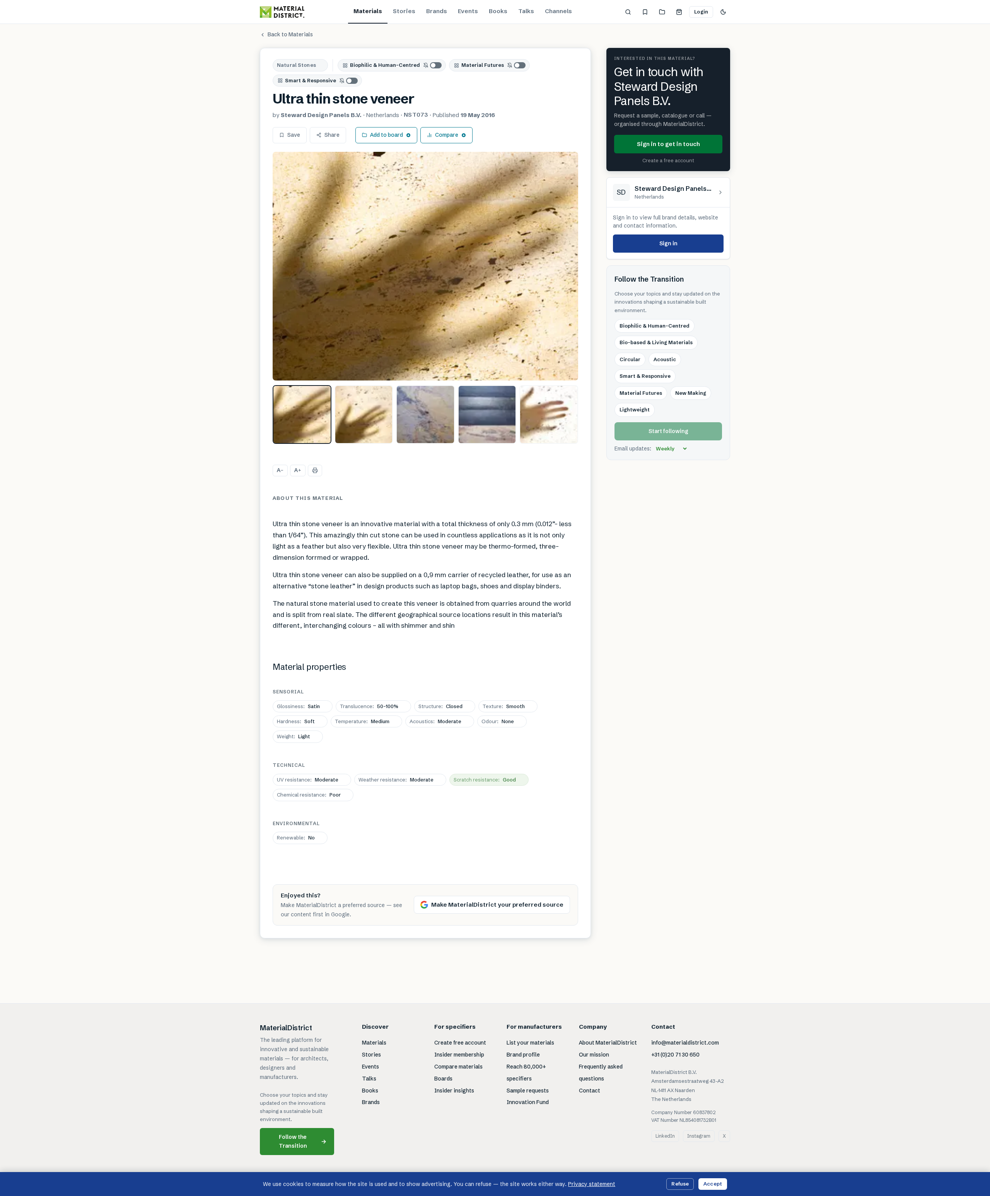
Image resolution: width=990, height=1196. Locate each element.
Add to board (386, 134)
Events (468, 11)
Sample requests (528, 1090)
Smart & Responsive (310, 80)
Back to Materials (290, 34)
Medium (362, 721)
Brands (436, 11)
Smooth (504, 706)
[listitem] (302, 414)
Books (498, 11)
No (296, 837)
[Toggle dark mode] (723, 12)
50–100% (369, 706)
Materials (367, 11)
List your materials (530, 1042)
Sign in (668, 243)
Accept (712, 1184)
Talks (526, 11)
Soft (296, 721)
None (497, 721)
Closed (440, 706)
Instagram (698, 1136)
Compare (446, 134)
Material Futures (482, 65)
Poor (309, 795)
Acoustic (665, 359)
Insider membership (459, 1054)
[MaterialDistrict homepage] (282, 12)
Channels (558, 11)
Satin (298, 706)
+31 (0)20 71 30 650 (675, 1054)
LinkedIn (665, 1136)
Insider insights (454, 1090)
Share (332, 134)
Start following (668, 431)
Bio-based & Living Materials (656, 343)
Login (701, 11)
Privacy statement (591, 1184)
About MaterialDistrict (608, 1042)
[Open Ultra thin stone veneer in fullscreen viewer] (425, 266)
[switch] (432, 65)
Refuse (680, 1184)
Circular (630, 359)
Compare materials (458, 1066)
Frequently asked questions (601, 1072)
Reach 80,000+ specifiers (526, 1072)
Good (485, 779)
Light (293, 736)
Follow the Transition (303, 1141)
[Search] (628, 12)
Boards (443, 1078)
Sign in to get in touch (668, 144)
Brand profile (523, 1054)
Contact (589, 1090)
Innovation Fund (528, 1102)
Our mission (594, 1054)
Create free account (460, 1042)
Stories (404, 11)
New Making (690, 393)
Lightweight (635, 410)
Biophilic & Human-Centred (385, 65)
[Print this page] (315, 470)
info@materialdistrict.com (685, 1042)
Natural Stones (296, 65)
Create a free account (668, 161)
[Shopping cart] (679, 12)
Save (293, 134)
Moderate (435, 721)
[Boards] (662, 12)
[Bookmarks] (645, 12)
